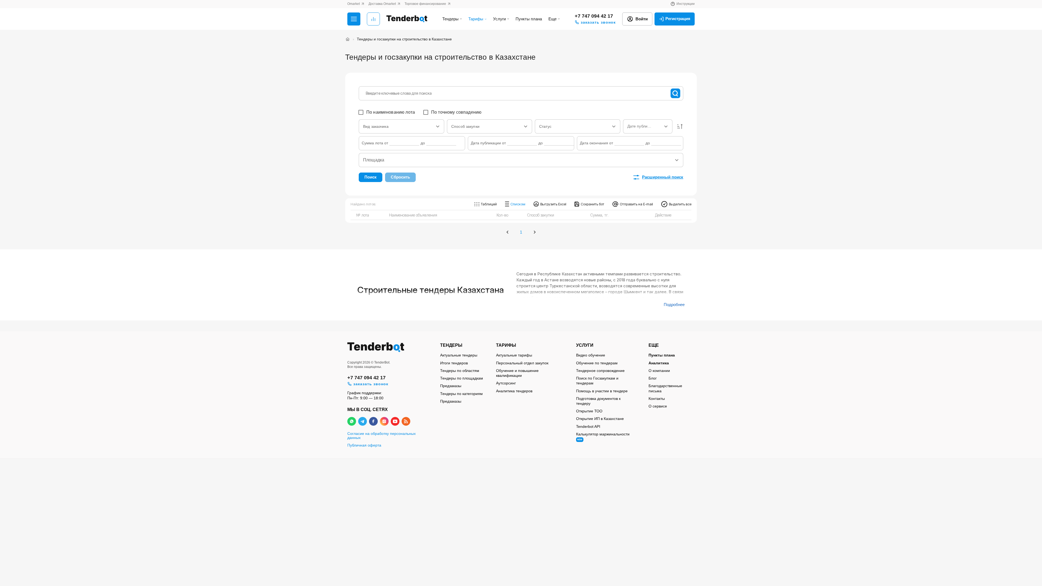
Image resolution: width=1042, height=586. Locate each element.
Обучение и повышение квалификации (517, 373)
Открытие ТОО (589, 411)
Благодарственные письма (665, 388)
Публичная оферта (364, 445)
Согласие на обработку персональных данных (381, 436)
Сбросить (400, 177)
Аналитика (659, 363)
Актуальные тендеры (458, 355)
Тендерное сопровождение (600, 370)
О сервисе (658, 406)
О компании (659, 370)
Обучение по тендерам (597, 363)
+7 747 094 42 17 (594, 16)
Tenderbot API (588, 426)
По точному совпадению (456, 112)
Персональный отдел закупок (522, 363)
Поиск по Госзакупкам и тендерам (597, 380)
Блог (653, 378)
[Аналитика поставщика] (373, 19)
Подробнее (674, 304)
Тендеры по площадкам (461, 378)
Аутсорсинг (506, 383)
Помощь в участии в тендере (602, 391)
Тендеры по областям (459, 370)
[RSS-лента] (406, 421)
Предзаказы (450, 386)
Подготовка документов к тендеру (598, 401)
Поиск (370, 177)
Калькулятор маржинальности (603, 436)
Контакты (657, 398)
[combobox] (401, 126)
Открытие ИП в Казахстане (600, 418)
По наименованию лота (390, 112)
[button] (680, 126)
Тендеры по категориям (461, 393)
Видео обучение (590, 355)
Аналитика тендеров (514, 391)
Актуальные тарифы (514, 355)
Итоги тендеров (454, 363)
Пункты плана (529, 19)
